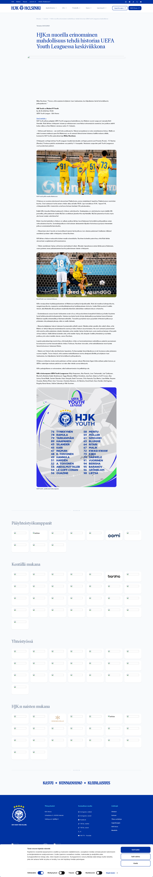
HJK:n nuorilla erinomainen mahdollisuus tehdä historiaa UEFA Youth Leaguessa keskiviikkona (79, 19)
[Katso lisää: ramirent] (95, 600)
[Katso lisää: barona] (114, 576)
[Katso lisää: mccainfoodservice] (114, 653)
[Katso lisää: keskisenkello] (57, 719)
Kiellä (136, 863)
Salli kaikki (135, 850)
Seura (88, 8)
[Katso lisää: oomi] (114, 535)
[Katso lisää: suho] (95, 677)
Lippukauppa (115, 823)
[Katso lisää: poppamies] (39, 653)
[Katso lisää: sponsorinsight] (20, 689)
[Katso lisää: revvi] (20, 535)
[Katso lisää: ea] (76, 612)
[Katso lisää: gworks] (20, 677)
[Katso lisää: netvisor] (95, 612)
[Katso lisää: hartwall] (57, 535)
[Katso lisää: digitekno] (39, 588)
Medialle (114, 830)
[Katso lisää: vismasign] (114, 612)
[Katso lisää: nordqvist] (95, 576)
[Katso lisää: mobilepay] (20, 576)
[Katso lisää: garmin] (95, 665)
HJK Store (114, 826)
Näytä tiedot (110, 873)
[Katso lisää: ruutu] (95, 535)
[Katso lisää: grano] (39, 612)
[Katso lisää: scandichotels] (20, 624)
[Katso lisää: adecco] (132, 576)
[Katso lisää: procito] (114, 677)
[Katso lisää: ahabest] (57, 677)
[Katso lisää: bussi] (39, 600)
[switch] (62, 873)
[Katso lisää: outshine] (76, 665)
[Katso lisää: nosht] (57, 653)
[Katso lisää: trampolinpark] (20, 653)
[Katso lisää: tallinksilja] (20, 547)
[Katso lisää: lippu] (132, 665)
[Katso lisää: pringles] (20, 665)
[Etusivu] (26, 7)
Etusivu (39, 19)
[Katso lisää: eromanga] (76, 653)
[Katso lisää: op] (76, 535)
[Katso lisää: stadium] (39, 547)
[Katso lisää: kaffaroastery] (95, 653)
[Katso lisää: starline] (132, 588)
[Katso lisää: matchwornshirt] (39, 677)
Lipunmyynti (101, 8)
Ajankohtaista (50, 8)
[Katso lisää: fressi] (57, 731)
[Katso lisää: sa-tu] (57, 665)
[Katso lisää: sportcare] (76, 677)
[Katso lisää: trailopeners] (76, 576)
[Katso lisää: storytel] (20, 588)
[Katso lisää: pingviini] (57, 576)
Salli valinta (135, 856)
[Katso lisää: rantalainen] (39, 719)
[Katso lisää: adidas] (39, 535)
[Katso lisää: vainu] (132, 719)
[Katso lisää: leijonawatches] (76, 588)
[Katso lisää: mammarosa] (132, 677)
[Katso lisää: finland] (132, 731)
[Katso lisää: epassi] (95, 731)
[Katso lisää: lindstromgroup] (39, 665)
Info (63, 8)
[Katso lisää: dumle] (20, 612)
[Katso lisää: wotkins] (132, 653)
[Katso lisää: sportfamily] (114, 665)
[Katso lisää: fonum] (20, 731)
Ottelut (114, 811)
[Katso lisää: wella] (76, 731)
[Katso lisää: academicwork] (57, 600)
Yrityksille (75, 8)
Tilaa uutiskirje (116, 819)
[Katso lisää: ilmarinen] (20, 600)
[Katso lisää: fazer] (132, 600)
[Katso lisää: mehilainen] (57, 547)
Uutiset (45, 19)
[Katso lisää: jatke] (57, 588)
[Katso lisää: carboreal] (39, 576)
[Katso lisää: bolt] (132, 535)
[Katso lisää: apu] (95, 588)
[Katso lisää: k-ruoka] (57, 612)
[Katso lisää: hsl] (114, 600)
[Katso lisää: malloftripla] (76, 600)
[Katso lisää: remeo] (132, 612)
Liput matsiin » (42, 118)
